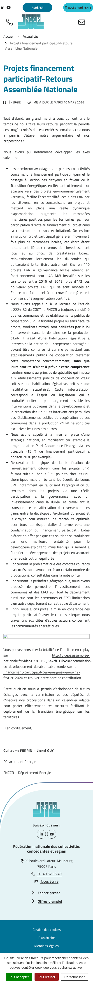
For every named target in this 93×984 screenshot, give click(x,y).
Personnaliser (74, 977)
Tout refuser (46, 977)
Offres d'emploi (50, 901)
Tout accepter (19, 977)
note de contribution (65, 677)
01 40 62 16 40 (49, 873)
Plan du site (46, 937)
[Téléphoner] (10, 21)
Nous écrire (49, 881)
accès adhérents (79, 7)
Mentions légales (46, 945)
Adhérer (37, 7)
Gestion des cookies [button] (47, 929)
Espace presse (49, 892)
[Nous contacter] (83, 21)
